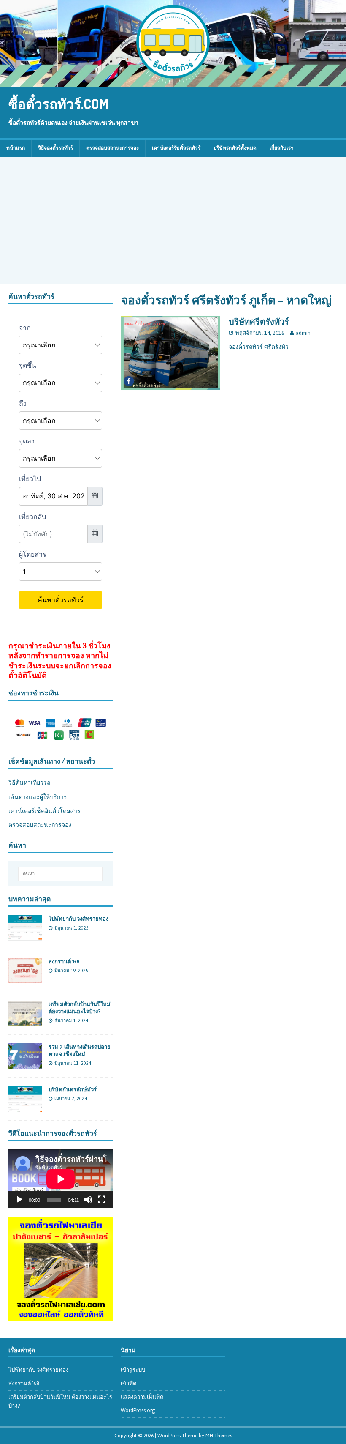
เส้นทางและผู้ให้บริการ (37, 796)
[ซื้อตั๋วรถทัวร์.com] (173, 82)
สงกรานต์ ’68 (64, 961)
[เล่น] (19, 1199)
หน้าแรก (15, 148)
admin (303, 333)
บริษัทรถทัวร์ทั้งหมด (235, 148)
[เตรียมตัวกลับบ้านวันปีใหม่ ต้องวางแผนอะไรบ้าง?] (25, 1021)
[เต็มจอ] (101, 1199)
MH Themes (218, 1436)
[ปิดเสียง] (88, 1199)
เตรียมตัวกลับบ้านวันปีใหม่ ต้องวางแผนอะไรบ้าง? (80, 1008)
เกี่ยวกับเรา (282, 148)
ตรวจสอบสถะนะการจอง (39, 824)
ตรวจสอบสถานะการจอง (112, 148)
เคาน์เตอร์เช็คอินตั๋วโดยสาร (44, 810)
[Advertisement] (173, 220)
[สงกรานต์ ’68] (25, 978)
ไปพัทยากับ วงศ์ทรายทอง (78, 918)
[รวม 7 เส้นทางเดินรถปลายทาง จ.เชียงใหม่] (25, 1064)
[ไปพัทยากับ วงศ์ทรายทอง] (25, 936)
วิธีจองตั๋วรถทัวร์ (55, 148)
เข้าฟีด (128, 1383)
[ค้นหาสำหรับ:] (60, 874)
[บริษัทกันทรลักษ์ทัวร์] (25, 1106)
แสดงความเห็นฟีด (142, 1397)
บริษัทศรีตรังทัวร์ (259, 321)
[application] (60, 1178)
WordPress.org (138, 1410)
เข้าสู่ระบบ (133, 1370)
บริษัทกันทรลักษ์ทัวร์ (73, 1089)
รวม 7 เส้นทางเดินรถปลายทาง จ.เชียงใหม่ (80, 1050)
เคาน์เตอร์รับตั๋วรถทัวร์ (176, 148)
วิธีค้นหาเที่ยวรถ (29, 782)
